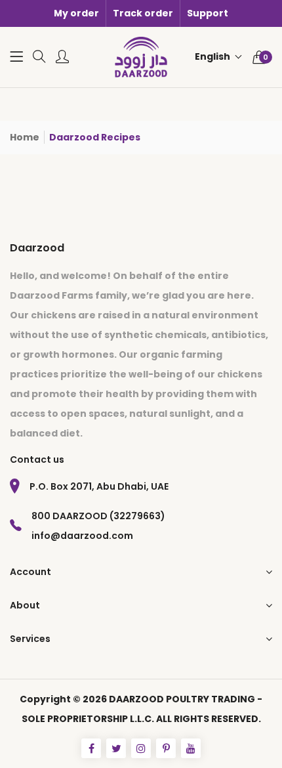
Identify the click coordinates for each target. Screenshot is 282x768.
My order (76, 13)
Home (24, 137)
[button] (219, 57)
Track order (143, 13)
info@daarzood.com (82, 535)
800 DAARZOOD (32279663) (98, 516)
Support (207, 13)
